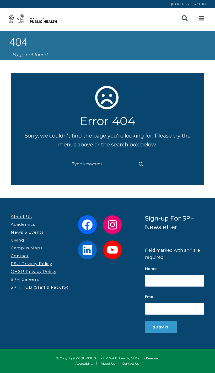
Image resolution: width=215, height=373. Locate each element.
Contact (20, 255)
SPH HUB (200, 4)
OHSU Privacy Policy (33, 271)
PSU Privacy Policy (31, 263)
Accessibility (85, 363)
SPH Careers (25, 279)
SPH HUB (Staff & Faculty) (40, 287)
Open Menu (201, 18)
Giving (17, 240)
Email (151, 296)
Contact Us (130, 363)
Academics (23, 224)
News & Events (27, 232)
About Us (21, 216)
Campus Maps (26, 247)
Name (152, 268)
